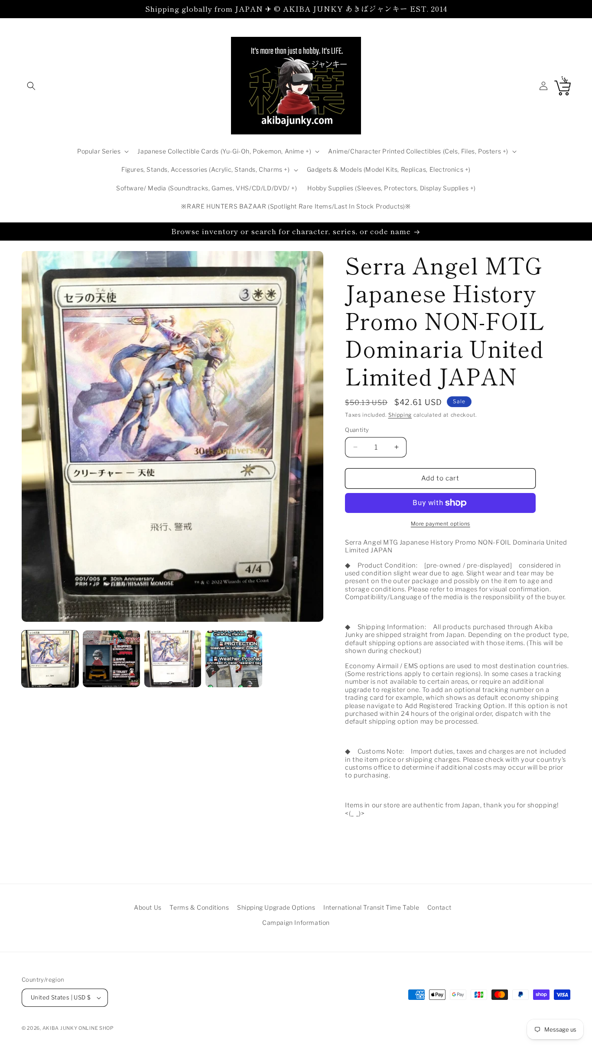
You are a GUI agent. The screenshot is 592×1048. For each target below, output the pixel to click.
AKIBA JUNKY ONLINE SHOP (78, 1028)
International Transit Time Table (371, 907)
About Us (148, 907)
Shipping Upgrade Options (276, 907)
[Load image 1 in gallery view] (50, 658)
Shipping (400, 414)
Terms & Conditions (199, 907)
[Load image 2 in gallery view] (111, 658)
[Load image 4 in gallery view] (233, 658)
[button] (31, 85)
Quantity (357, 429)
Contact (439, 907)
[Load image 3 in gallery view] (172, 658)
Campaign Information (296, 922)
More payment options (440, 523)
